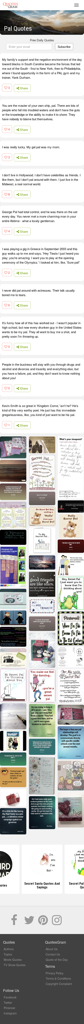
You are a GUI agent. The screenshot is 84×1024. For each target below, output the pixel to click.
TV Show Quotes (14, 965)
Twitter (8, 1002)
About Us (51, 949)
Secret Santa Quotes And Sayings (42, 885)
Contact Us (53, 954)
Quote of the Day (57, 960)
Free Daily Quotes (42, 40)
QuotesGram (10, 5)
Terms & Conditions (58, 978)
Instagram (10, 1013)
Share (23, 88)
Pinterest (9, 1008)
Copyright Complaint (59, 984)
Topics (8, 954)
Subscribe (64, 47)
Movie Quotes (13, 960)
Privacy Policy (54, 973)
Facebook (10, 997)
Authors (9, 949)
